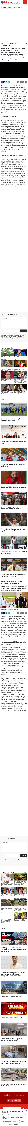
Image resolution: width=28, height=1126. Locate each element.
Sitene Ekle (14, 1097)
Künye (10, 1095)
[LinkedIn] (6, 82)
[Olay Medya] (10, 2)
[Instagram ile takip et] (16, 1100)
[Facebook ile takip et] (8, 1100)
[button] (21, 82)
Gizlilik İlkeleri (21, 1095)
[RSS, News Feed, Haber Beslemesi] (19, 1100)
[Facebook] (2, 82)
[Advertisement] (14, 26)
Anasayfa (5, 7)
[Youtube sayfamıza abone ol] (12, 1100)
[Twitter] (4, 82)
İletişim (15, 1095)
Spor (10, 7)
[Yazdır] (18, 82)
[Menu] (25, 2)
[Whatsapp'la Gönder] (9, 82)
